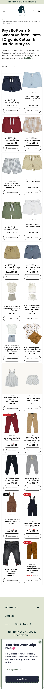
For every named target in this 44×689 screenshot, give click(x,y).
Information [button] (12, 607)
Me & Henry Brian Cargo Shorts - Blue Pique (32, 267)
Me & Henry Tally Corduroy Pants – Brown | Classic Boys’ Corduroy (32, 440)
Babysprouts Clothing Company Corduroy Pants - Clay (32, 569)
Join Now (22, 679)
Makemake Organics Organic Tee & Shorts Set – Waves (11, 349)
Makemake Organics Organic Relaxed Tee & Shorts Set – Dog (32, 349)
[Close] (40, 642)
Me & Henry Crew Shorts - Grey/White (12, 184)
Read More (28, 58)
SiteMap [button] (10, 616)
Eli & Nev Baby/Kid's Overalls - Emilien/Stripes (11, 399)
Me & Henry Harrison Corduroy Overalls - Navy (32, 525)
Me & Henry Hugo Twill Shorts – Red (12, 139)
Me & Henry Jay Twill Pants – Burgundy (12, 439)
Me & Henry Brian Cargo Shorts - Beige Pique (12, 267)
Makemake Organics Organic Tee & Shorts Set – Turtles (11, 308)
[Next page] (33, 591)
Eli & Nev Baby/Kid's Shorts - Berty (32, 399)
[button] (4, 11)
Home (4, 20)
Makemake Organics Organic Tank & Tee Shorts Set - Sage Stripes (32, 308)
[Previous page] (10, 591)
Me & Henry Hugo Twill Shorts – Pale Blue (32, 98)
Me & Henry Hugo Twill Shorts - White (32, 225)
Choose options (12, 110)
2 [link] (22, 591)
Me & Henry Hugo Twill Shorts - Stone (32, 181)
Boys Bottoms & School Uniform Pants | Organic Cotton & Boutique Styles (21, 22)
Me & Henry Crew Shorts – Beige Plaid (32, 139)
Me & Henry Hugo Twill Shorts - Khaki (11, 229)
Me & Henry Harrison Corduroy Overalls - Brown (12, 521)
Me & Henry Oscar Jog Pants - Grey (32, 479)
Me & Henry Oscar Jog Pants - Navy (12, 479)
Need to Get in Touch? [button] (18, 624)
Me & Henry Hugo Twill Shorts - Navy (11, 102)
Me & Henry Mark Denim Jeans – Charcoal (11, 571)
